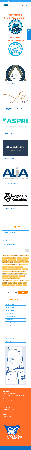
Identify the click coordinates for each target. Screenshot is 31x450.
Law (3, 271)
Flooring (27, 262)
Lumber (13, 271)
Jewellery (18, 269)
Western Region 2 (10, 319)
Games (26, 264)
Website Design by (7, 398)
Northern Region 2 (10, 307)
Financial (21, 262)
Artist (4, 255)
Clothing (4, 257)
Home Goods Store (6, 269)
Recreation (22, 280)
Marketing (18, 271)
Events (11, 262)
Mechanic (4, 273)
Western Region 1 (10, 313)
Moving (21, 273)
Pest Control (22, 275)
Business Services (15, 255)
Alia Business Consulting (11, 183)
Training (12, 284)
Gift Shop (4, 266)
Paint (16, 275)
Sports (25, 282)
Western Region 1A (10, 316)
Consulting (5, 260)
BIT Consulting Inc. (10, 158)
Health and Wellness (19, 266)
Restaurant (5, 282)
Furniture (20, 264)
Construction (26, 257)
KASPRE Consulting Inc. (11, 133)
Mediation (10, 273)
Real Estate (16, 280)
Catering (21, 255)
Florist (4, 264)
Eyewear (16, 262)
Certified (5, 236)
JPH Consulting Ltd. (10, 83)
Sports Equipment (6, 284)
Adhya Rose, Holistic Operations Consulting (13, 109)
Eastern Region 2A (10, 335)
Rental (27, 280)
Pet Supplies (5, 278)
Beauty (8, 255)
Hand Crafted (11, 266)
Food (8, 264)
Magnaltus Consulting (11, 208)
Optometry (11, 275)
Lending (8, 271)
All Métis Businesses (9, 232)
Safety (10, 282)
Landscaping (25, 269)
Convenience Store (12, 260)
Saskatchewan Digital (8, 400)
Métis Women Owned (9, 244)
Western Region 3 (10, 325)
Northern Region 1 (10, 304)
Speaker (20, 282)
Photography (12, 278)
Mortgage (15, 273)
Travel (25, 284)
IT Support (13, 269)
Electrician (25, 260)
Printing (17, 278)
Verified (5, 240)
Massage (24, 271)
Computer (19, 257)
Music (25, 273)
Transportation (19, 284)
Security (14, 282)
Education (19, 260)
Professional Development (7, 280)
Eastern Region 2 (10, 332)
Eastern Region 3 (10, 338)
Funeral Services (14, 264)
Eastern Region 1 (10, 329)
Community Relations (12, 257)
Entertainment (5, 262)
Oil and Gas (5, 275)
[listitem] (11, 362)
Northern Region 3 (10, 310)
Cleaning (26, 255)
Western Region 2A (10, 322)
